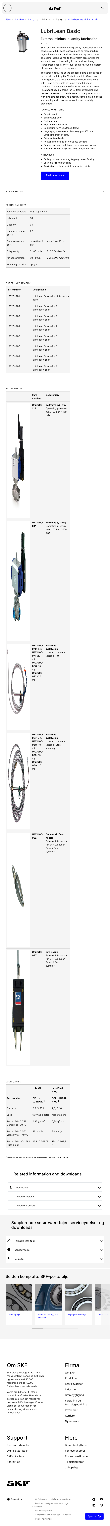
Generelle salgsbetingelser (47, 1514)
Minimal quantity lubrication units (83, 19)
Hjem (8, 19)
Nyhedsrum (72, 1421)
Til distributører (74, 1461)
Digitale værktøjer (18, 1450)
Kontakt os (13, 1461)
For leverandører (75, 1450)
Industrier (71, 1389)
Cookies (67, 1514)
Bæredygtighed (74, 1395)
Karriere (70, 1415)
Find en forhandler (18, 1445)
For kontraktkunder (77, 1456)
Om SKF (70, 1372)
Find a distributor (55, 175)
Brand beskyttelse (76, 1445)
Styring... (32, 19)
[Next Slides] (105, 1307)
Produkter (19, 19)
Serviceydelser (74, 1383)
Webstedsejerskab (43, 1510)
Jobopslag (71, 1467)
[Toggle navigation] (7, 8)
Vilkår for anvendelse (60, 1499)
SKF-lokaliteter (16, 1456)
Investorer (71, 1410)
